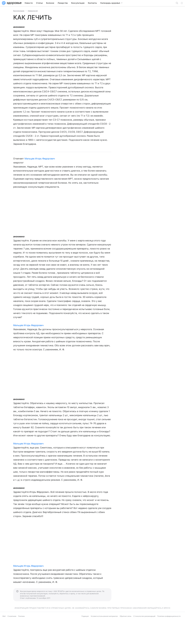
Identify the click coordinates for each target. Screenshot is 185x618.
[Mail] (4, 3)
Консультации (18, 11)
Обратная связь (125, 616)
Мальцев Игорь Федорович (40, 158)
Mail (4, 616)
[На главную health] (14, 3)
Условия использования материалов (104, 616)
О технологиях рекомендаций (144, 616)
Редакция (85, 616)
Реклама (21, 616)
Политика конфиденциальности (168, 616)
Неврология (33, 11)
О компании (12, 616)
